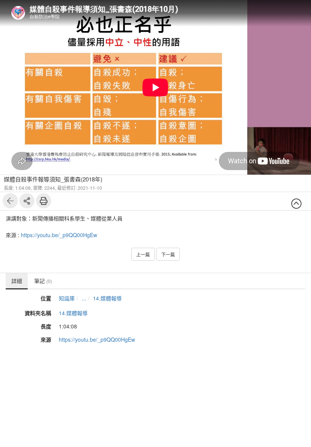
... (84, 298)
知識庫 (67, 298)
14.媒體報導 (107, 298)
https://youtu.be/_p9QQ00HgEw (59, 235)
